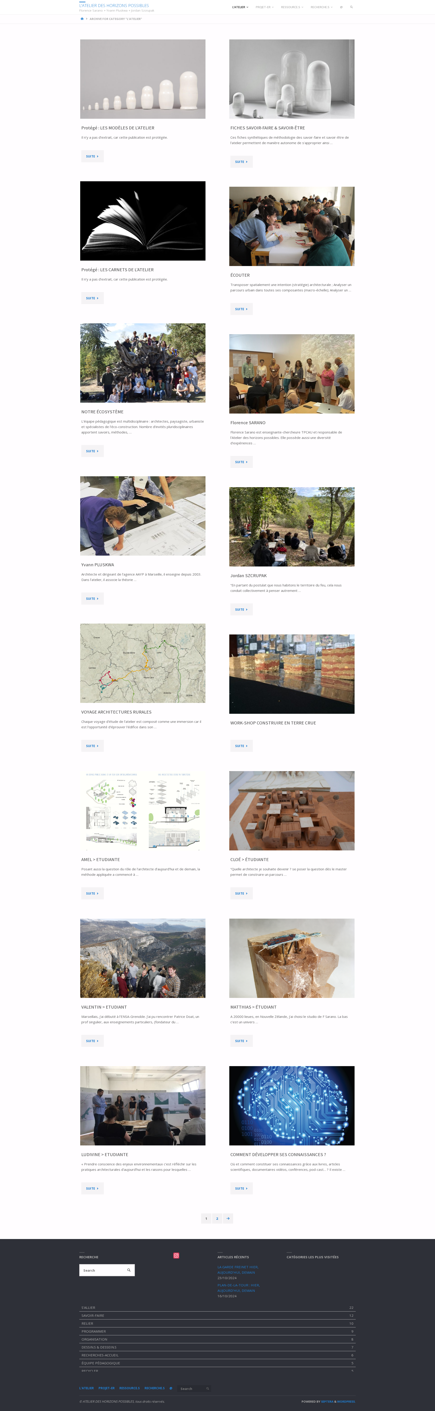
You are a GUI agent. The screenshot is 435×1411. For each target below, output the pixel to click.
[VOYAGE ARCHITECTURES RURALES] (142, 663)
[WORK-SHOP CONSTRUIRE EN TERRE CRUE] (292, 674)
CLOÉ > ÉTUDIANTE (249, 859)
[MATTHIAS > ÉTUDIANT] (292, 958)
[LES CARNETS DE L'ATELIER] (142, 221)
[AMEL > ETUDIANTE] (142, 810)
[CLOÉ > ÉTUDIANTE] (292, 810)
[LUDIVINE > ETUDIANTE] (142, 1105)
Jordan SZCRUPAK (248, 575)
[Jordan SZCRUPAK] (292, 526)
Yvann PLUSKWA (97, 565)
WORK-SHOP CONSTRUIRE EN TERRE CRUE (273, 723)
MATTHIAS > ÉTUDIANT (253, 1007)
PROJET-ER (107, 1388)
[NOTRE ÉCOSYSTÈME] (142, 363)
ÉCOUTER (240, 275)
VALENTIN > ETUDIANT (104, 1007)
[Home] (83, 19)
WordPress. (346, 1401)
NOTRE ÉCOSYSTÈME (102, 412)
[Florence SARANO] (292, 374)
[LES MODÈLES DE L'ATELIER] (142, 79)
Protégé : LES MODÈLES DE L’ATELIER (117, 128)
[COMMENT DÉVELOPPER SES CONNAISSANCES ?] (292, 1105)
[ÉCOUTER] (292, 226)
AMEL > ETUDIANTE (100, 859)
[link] (351, 7)
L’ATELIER (86, 1388)
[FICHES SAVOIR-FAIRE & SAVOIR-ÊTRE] (292, 79)
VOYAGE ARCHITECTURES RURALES (116, 712)
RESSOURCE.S (129, 1388)
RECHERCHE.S (155, 1388)
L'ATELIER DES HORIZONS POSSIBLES (114, 5)
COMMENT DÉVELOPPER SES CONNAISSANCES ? (278, 1154)
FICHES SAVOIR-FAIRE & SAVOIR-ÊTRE (267, 128)
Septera (327, 1401)
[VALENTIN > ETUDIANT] (142, 958)
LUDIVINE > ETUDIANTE (104, 1154)
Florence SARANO (248, 423)
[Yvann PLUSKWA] (142, 516)
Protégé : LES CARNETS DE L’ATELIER (117, 270)
